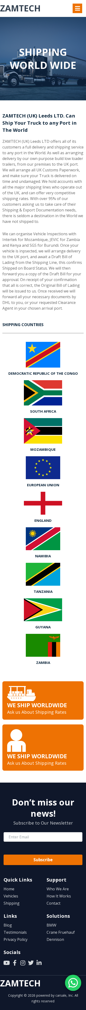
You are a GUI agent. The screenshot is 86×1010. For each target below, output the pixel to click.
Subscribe (43, 859)
